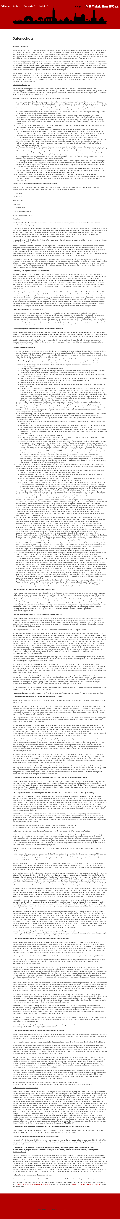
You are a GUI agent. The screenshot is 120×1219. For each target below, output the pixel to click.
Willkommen (5, 6)
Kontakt (42, 6)
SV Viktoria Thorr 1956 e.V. (104, 6)
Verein (15, 6)
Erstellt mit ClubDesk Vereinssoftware (45, 1211)
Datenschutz (68, 1211)
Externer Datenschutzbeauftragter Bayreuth (32, 1184)
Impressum (67, 1209)
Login (79, 6)
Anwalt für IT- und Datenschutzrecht (86, 1184)
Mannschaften (28, 6)
